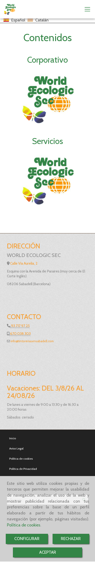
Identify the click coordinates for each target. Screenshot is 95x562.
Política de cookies (23, 525)
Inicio (12, 438)
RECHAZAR (71, 538)
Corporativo (47, 60)
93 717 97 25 (20, 326)
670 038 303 (20, 333)
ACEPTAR (47, 552)
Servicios (47, 141)
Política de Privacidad (23, 468)
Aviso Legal (16, 448)
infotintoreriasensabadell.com (32, 341)
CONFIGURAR (26, 538)
